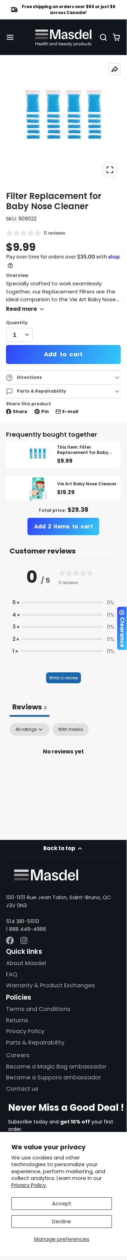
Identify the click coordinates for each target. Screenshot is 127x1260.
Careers (18, 1055)
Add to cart (63, 354)
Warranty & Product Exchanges (50, 985)
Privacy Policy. (29, 1185)
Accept (61, 1203)
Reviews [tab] (29, 707)
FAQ (11, 974)
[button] (63, 603)
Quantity (17, 323)
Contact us (22, 1089)
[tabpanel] (63, 775)
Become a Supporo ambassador (53, 1077)
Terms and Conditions (38, 1009)
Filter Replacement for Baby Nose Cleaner (63, 454)
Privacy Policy (25, 1031)
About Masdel (26, 963)
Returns (17, 1020)
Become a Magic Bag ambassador (56, 1066)
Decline (61, 1221)
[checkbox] (70, 729)
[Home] (63, 37)
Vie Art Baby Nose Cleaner (73, 488)
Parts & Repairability (35, 1042)
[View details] (46, 875)
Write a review (63, 678)
